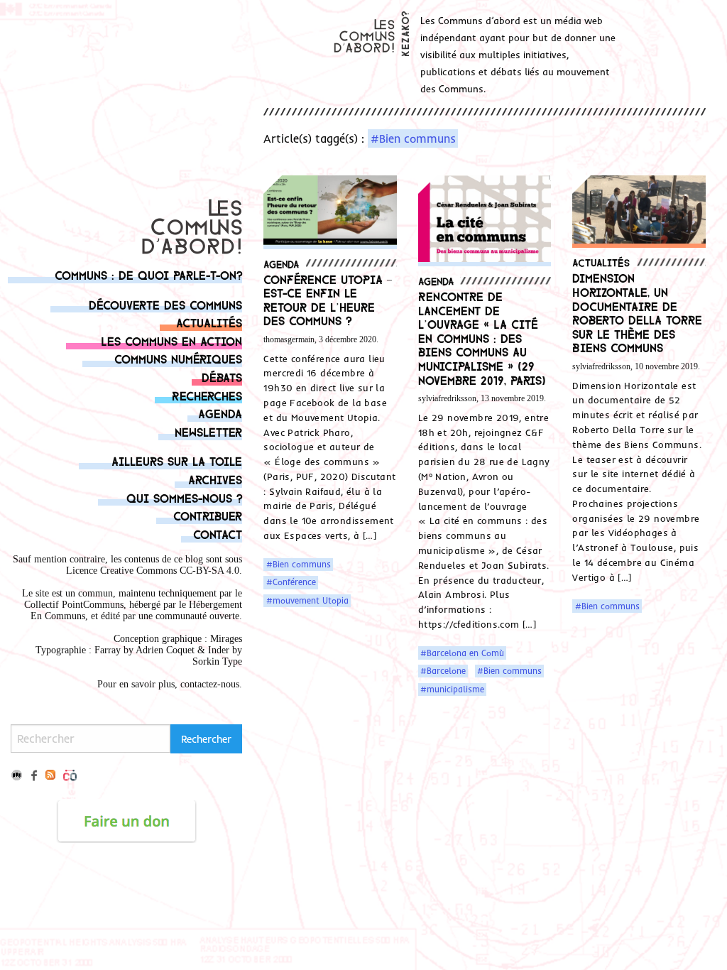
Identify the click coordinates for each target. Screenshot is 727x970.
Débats (222, 377)
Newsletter (208, 431)
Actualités (209, 322)
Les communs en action (171, 340)
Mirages (226, 638)
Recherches (207, 395)
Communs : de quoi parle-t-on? (148, 274)
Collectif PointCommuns (74, 604)
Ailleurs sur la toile (176, 460)
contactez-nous (209, 684)
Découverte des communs (165, 304)
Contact (217, 534)
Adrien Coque (164, 650)
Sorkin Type (217, 661)
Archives (215, 479)
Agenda (220, 413)
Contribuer (207, 515)
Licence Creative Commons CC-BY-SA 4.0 (152, 570)
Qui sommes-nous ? (184, 497)
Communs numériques (178, 358)
